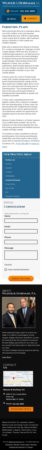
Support (8, 168)
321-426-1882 (27, 11)
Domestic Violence (12, 196)
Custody (8, 172)
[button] (11, 19)
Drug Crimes (10, 184)
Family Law (10, 160)
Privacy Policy (25, 444)
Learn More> (6, 357)
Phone (7, 237)
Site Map (16, 444)
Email (7, 226)
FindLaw (30, 447)
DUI (6, 192)
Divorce (8, 164)
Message (8, 248)
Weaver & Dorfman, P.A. (17, 442)
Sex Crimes (9, 188)
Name (7, 216)
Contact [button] (32, 18)
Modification (10, 176)
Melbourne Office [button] (21, 409)
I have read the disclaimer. (19, 270)
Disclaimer (8, 264)
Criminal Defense (12, 180)
